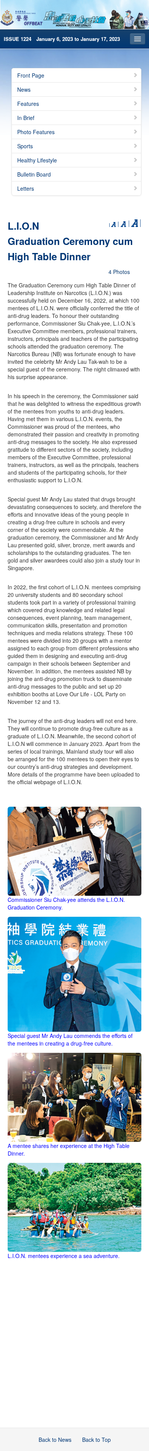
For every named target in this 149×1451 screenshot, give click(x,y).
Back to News (55, 1439)
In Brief (25, 118)
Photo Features (36, 132)
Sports (25, 146)
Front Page (30, 75)
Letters (25, 188)
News (24, 89)
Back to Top (96, 1439)
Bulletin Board (34, 174)
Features (28, 103)
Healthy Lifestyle (37, 160)
